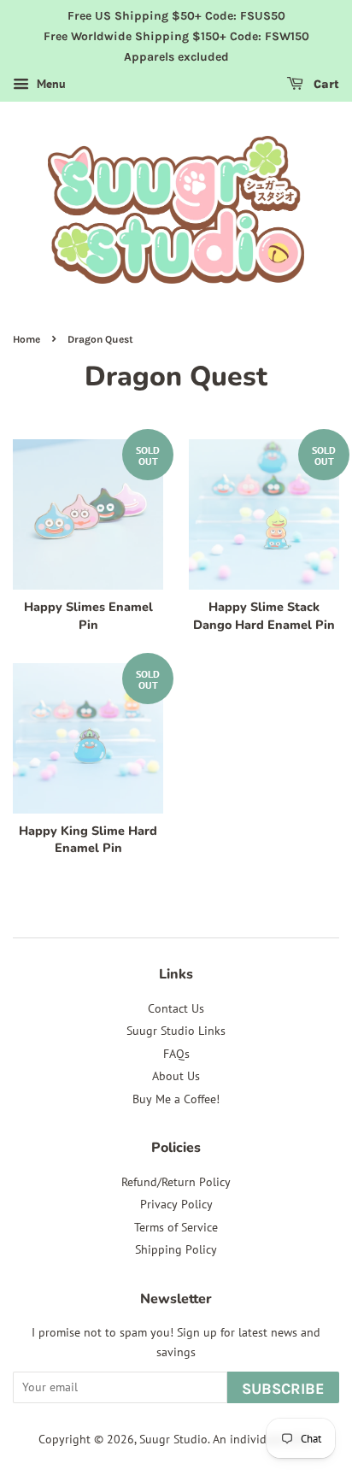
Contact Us (176, 1008)
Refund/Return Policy (176, 1182)
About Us (176, 1076)
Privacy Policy (176, 1204)
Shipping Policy (176, 1249)
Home (26, 339)
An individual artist (263, 1439)
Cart (324, 85)
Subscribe (283, 1388)
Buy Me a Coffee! (176, 1099)
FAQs (176, 1053)
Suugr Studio (173, 1439)
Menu (49, 84)
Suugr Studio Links (176, 1030)
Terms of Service (176, 1227)
